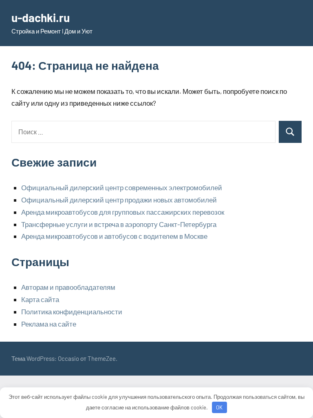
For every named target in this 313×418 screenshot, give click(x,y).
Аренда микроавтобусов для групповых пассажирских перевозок (122, 212)
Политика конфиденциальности (71, 311)
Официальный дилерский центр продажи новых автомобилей (119, 200)
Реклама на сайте (48, 324)
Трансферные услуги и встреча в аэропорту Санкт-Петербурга (118, 224)
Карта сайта (40, 299)
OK (219, 407)
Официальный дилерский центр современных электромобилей (121, 187)
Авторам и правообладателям (68, 287)
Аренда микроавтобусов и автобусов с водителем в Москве (114, 236)
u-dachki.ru (40, 17)
